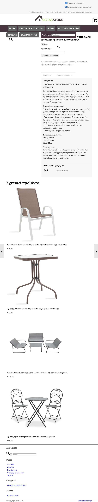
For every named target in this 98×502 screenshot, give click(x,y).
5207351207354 (62, 170)
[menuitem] (12, 28)
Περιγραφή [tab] (47, 75)
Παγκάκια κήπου (65, 64)
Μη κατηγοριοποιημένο (16, 485)
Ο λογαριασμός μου (15, 473)
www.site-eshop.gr (85, 500)
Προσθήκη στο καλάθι (50, 55)
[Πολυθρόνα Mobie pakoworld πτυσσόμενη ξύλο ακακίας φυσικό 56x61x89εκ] (96, 251)
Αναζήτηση (46, 35)
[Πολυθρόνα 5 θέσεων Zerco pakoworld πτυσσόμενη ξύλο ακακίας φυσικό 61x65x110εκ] (2, 251)
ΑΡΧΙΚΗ (10, 464)
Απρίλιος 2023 (13, 495)
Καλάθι (10, 467)
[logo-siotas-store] (49, 19)
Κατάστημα (12, 470)
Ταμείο (10, 475)
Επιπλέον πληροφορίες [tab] (65, 75)
